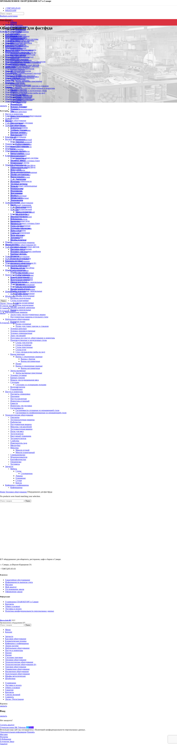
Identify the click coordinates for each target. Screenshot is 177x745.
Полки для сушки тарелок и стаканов (32, 86)
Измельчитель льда (18, 443)
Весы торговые (17, 141)
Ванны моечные (17, 354)
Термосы (14, 195)
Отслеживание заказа (14, 589)
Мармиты (14, 256)
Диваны (19, 25)
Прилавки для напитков (21, 249)
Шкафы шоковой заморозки (22, 307)
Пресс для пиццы (18, 230)
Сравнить (9, 697)
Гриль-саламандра (23, 212)
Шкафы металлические (15, 270)
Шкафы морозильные (25, 284)
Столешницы (27, 473)
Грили (13, 205)
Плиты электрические (20, 233)
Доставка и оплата (13, 609)
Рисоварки (15, 202)
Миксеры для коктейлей (21, 427)
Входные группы (18, 132)
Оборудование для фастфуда (22, 167)
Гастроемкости (16, 408)
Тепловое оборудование (15, 165)
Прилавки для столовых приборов (25, 251)
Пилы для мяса (17, 431)
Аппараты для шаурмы (20, 228)
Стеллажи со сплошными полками (31, 385)
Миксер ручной (22, 450)
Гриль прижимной (24, 207)
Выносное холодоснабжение (23, 286)
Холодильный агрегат (20, 289)
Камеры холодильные (20, 277)
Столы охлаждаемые (19, 300)
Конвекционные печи (20, 221)
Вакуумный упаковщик (20, 205)
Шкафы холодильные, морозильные (26, 291)
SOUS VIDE (15, 170)
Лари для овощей (18, 335)
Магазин (9, 584)
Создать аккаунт (7, 725)
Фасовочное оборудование (17, 146)
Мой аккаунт (11, 587)
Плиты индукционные (20, 226)
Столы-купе (21, 349)
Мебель (13, 23)
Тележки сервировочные (21, 109)
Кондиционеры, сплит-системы (24, 158)
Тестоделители (16, 434)
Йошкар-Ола (16, 104)
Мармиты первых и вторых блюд (25, 223)
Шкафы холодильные (25, 296)
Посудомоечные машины (16, 312)
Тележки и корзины (19, 127)
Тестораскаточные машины (22, 242)
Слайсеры (14, 441)
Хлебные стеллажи (18, 130)
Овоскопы (14, 417)
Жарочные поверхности (21, 181)
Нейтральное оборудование (17, 319)
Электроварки (16, 237)
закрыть (3, 106)
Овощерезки (15, 462)
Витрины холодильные (20, 258)
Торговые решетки (18, 134)
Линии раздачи (12, 244)
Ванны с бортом (28, 359)
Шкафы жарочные (18, 196)
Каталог (3, 31)
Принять (31, 732)
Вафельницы (16, 219)
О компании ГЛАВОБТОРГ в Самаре (21, 602)
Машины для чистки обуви (22, 268)
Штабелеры (10, 296)
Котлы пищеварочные (20, 172)
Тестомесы (15, 464)
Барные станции (17, 378)
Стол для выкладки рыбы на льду (30, 93)
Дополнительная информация (13, 732)
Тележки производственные (22, 331)
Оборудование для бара (15, 151)
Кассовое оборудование (15, 137)
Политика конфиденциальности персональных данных (29, 611)
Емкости (14, 403)
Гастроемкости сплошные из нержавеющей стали (37, 410)
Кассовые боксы (17, 125)
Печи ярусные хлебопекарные (23, 186)
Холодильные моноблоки (21, 279)
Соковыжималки (17, 455)
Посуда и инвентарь (14, 114)
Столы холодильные (25, 305)
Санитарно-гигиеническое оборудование (23, 116)
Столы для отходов (24, 342)
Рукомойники (16, 389)
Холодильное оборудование (17, 275)
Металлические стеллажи (21, 123)
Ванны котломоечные (30, 361)
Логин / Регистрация (14, 699)
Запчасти (9, 466)
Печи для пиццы (17, 235)
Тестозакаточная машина (21, 429)
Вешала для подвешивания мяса (24, 380)
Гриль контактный (24, 209)
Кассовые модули (18, 254)
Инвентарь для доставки (21, 406)
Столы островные (23, 345)
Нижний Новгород (18, 106)
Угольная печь (16, 200)
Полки (18, 364)
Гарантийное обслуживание (17, 580)
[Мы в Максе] (1, 4)
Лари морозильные (18, 282)
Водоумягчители (17, 387)
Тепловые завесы (18, 160)
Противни (14, 396)
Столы (18, 471)
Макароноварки (17, 177)
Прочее (8, 242)
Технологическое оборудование (19, 415)
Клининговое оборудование (17, 265)
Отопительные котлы (19, 163)
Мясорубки (15, 445)
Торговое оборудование (15, 120)
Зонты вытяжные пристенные (29, 373)
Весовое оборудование (15, 139)
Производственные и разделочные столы (28, 90)
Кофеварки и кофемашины (17, 485)
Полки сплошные (23, 324)
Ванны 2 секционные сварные (29, 366)
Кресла (19, 483)
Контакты (9, 604)
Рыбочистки (15, 422)
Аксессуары (21, 179)
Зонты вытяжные (18, 371)
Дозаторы (14, 118)
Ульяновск (15, 109)
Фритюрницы (16, 193)
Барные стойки (17, 153)
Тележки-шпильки (18, 111)
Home (3, 492)
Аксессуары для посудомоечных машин (28, 314)
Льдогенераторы (17, 284)
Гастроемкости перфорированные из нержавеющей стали (41, 413)
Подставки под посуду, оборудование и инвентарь (32, 88)
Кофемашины (16, 487)
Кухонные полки (17, 321)
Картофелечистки (18, 459)
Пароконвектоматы (18, 216)
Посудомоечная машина (21, 424)
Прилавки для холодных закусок (24, 247)
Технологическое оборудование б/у (20, 245)
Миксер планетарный (25, 452)
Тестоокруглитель (18, 438)
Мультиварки (16, 191)
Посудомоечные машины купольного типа (29, 317)
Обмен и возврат (12, 606)
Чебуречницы (16, 198)
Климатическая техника (15, 156)
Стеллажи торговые (14, 261)
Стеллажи (14, 382)
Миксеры (14, 210)
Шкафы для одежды (19, 272)
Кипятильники (17, 149)
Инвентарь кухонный (19, 401)
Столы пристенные (24, 347)
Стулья (19, 480)
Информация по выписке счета (19, 582)
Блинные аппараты (18, 214)
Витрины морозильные (20, 310)
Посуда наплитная (18, 399)
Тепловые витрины (18, 184)
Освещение (21, 478)
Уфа (12, 111)
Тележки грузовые (18, 375)
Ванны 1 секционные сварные (29, 356)
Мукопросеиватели (18, 457)
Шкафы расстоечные (19, 174)
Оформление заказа (13, 591)
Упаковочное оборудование (17, 144)
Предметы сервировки (20, 394)
